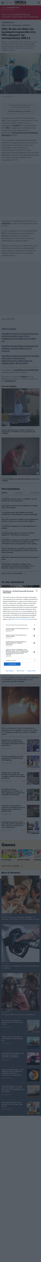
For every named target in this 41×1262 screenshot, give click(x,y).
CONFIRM (12, 664)
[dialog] (20, 631)
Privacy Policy (31, 671)
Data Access (20, 671)
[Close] (37, 591)
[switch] (33, 629)
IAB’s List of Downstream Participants (23, 619)
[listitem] (20, 625)
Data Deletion (10, 671)
